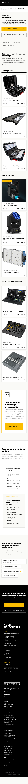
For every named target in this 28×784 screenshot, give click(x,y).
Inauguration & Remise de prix (10, 725)
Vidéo (5, 696)
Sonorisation (7, 699)
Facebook (10, 774)
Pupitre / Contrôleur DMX (9, 45)
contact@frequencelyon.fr (10, 659)
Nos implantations (8, 748)
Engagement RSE (8, 750)
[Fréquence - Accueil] (6, 3)
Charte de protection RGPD (9, 764)
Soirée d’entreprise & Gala (10, 719)
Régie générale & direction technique (8, 703)
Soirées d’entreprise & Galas (11, 566)
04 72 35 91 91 (7, 657)
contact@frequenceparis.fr (10, 645)
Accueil (3, 8)
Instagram (15, 774)
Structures (6, 709)
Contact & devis (8, 754)
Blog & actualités (8, 752)
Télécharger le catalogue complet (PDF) (14, 426)
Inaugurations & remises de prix (12, 571)
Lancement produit (8, 730)
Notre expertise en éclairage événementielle (10, 561)
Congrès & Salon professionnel (8, 722)
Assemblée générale (9, 715)
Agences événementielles (10, 738)
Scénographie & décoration (8, 707)
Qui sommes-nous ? (8, 746)
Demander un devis (14, 28)
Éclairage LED (6, 42)
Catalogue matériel (12, 8)
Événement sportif (8, 728)
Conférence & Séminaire (9, 717)
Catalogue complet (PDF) (14, 34)
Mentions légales (8, 762)
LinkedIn (19, 774)
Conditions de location (9, 759)
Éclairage (6, 701)
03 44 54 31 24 (7, 671)
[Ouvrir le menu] (25, 2)
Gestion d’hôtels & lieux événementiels (9, 736)
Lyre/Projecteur (16, 42)
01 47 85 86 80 (7, 643)
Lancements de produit (10, 575)
